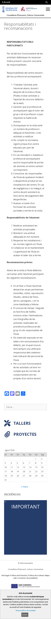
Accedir (7, 2)
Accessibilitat (32, 578)
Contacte (21, 578)
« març (24, 486)
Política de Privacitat (18, 575)
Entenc (24, 615)
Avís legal (5, 575)
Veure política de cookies (25, 610)
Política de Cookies (36, 575)
